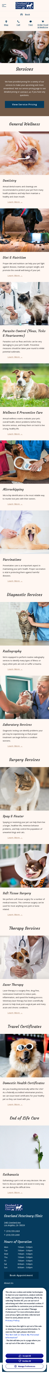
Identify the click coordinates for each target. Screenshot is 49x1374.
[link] (24, 5)
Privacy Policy (13, 1320)
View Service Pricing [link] (24, 104)
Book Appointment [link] (21, 1275)
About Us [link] (8, 1283)
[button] (4, 5)
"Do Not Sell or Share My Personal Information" (22, 1336)
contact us (25, 92)
